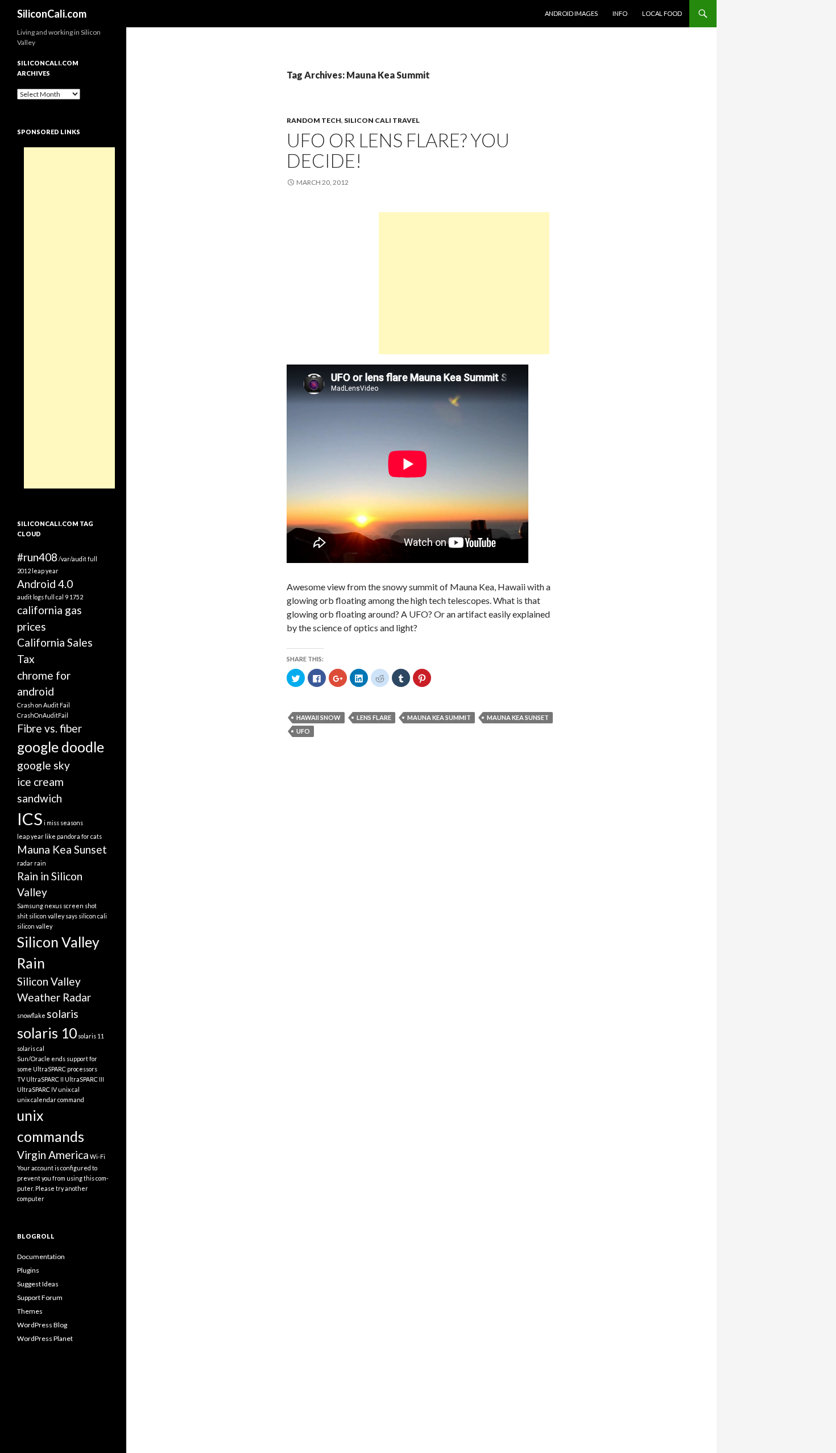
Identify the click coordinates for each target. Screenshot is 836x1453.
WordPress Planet (45, 1338)
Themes (30, 1311)
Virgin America (53, 1154)
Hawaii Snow (318, 717)
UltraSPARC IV (37, 1089)
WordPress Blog (42, 1324)
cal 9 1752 (69, 597)
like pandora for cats (73, 836)
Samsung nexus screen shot (57, 905)
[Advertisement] (464, 283)
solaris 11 (91, 1036)
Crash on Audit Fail (43, 705)
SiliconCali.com (51, 13)
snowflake (31, 1015)
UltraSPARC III (84, 1079)
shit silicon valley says (47, 916)
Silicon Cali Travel (382, 120)
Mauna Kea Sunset (518, 717)
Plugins (28, 1270)
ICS (30, 819)
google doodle (60, 747)
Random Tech (314, 120)
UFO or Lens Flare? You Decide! (398, 150)
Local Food (662, 13)
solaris (62, 1013)
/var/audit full (78, 558)
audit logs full (36, 597)
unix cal (69, 1089)
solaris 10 (47, 1033)
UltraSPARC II (45, 1079)
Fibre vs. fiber (49, 728)
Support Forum (40, 1297)
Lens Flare (374, 717)
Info (619, 13)
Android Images (571, 13)
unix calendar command (50, 1099)
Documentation (41, 1256)
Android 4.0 (45, 583)
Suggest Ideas (38, 1284)
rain (40, 863)
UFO (303, 731)
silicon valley (34, 926)
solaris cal (30, 1048)
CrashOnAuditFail (42, 715)
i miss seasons (63, 822)
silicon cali (92, 916)
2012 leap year (38, 570)
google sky (43, 765)
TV (21, 1079)
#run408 (37, 557)
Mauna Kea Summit (439, 717)
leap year (30, 836)
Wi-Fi (97, 1156)
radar (25, 863)
